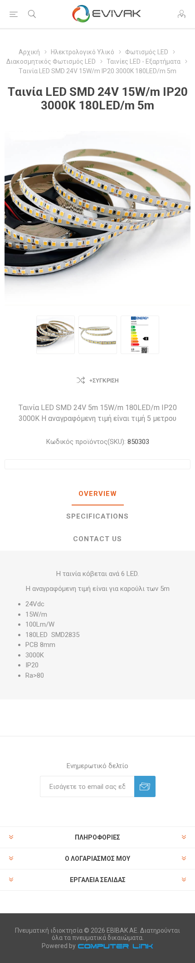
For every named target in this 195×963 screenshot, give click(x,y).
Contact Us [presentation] (97, 539)
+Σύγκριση (104, 381)
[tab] (97, 494)
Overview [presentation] (97, 494)
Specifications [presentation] (97, 516)
